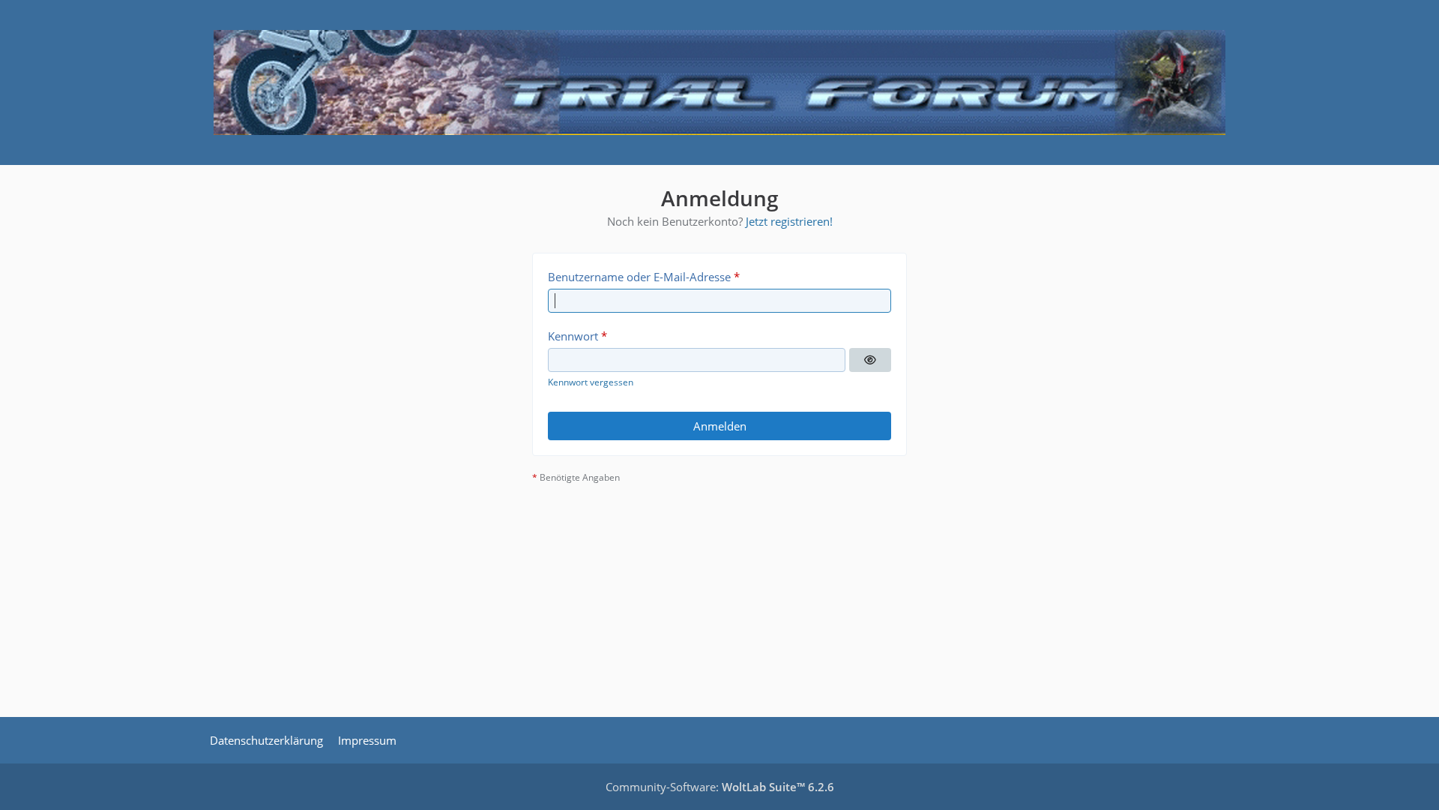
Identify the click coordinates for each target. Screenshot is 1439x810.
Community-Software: (720, 786)
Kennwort (573, 336)
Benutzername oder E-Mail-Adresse (639, 276)
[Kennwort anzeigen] (870, 360)
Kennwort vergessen (590, 382)
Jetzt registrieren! (789, 221)
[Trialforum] (719, 82)
